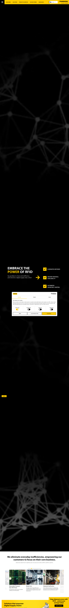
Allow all (49, 313)
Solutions (15, 2)
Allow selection (34, 313)
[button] (10, 578)
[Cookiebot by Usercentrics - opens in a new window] (51, 294)
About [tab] (50, 297)
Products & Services (23, 2)
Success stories (33, 2)
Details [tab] (34, 297)
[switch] (28, 309)
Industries (8, 2)
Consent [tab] (19, 297)
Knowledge (41, 2)
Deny (20, 313)
